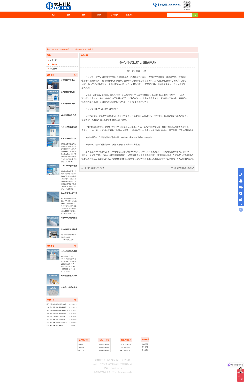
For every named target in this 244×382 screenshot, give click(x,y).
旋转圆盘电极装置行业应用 (56, 316)
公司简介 (81, 344)
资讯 (57, 49)
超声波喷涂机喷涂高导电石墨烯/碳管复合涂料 (57, 307)
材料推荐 (50, 246)
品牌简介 (82, 340)
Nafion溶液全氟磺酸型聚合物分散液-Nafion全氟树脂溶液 (126, 344)
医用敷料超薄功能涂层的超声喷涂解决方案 (57, 304)
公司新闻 (145, 347)
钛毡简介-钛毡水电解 (69, 287)
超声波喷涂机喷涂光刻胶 (55, 325)
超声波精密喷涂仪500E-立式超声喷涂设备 (105, 350)
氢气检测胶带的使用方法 (95, 168)
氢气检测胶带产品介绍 (126, 347)
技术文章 (145, 350)
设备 (101, 340)
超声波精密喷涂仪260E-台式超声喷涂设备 (105, 344)
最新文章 (50, 300)
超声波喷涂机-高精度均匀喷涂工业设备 (57, 322)
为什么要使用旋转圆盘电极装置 (57, 310)
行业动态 (65, 49)
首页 (49, 49)
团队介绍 (81, 347)
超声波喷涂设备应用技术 (185, 168)
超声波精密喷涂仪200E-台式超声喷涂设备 (105, 347)
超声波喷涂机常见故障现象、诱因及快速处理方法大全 (57, 319)
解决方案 (124, 340)
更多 (75, 75)
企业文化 (81, 350)
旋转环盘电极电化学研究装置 (56, 313)
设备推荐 (50, 75)
